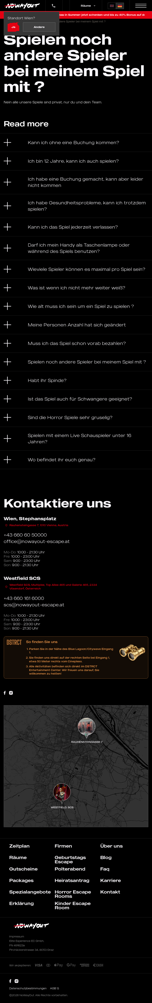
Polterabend (70, 869)
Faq (104, 869)
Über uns (111, 846)
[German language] (120, 6)
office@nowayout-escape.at (37, 541)
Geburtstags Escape (70, 859)
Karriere (110, 880)
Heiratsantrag (72, 880)
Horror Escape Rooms (73, 894)
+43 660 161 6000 (24, 598)
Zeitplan (19, 846)
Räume (18, 857)
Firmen (63, 846)
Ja (13, 27)
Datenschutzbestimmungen (28, 988)
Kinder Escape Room (73, 905)
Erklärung (21, 903)
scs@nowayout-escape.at (34, 604)
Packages (21, 880)
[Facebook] (5, 693)
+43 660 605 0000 (53, 3)
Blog (106, 857)
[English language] (112, 6)
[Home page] (22, 5)
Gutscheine (23, 869)
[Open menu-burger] (140, 6)
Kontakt (110, 892)
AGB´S (54, 988)
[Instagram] (11, 692)
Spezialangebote (30, 892)
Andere (39, 27)
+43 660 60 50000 (25, 535)
